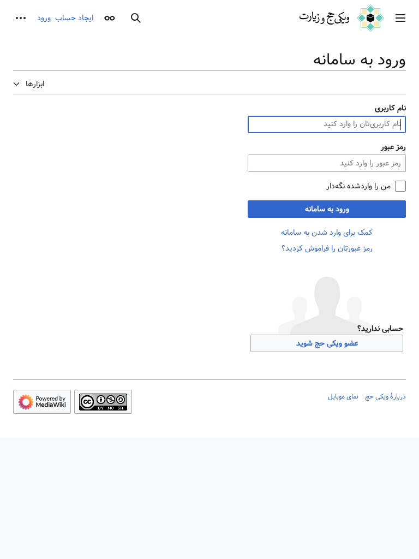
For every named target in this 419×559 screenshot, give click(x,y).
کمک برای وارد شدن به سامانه (327, 232)
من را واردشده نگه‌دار (358, 186)
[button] (400, 18)
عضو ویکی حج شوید (327, 343)
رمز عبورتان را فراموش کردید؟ (327, 248)
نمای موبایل (343, 396)
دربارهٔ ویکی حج (385, 396)
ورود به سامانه (327, 209)
